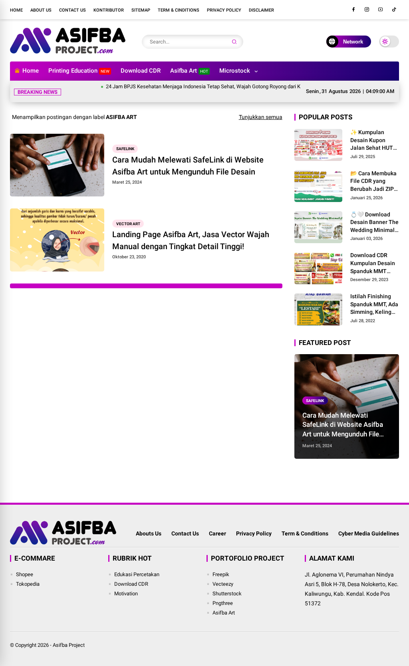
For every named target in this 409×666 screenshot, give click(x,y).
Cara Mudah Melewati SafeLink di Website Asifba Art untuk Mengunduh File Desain (188, 165)
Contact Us (72, 10)
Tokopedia (28, 584)
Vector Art (128, 223)
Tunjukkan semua (260, 117)
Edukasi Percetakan (136, 574)
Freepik (220, 574)
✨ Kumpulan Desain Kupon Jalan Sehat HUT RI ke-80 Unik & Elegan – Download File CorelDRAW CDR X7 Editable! (374, 140)
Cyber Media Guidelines (368, 533)
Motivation (126, 594)
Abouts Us (148, 533)
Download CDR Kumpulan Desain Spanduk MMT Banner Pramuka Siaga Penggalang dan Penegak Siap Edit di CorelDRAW (373, 263)
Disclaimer (261, 10)
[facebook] (353, 9)
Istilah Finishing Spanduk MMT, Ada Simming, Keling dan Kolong (374, 304)
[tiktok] (394, 9)
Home (16, 10)
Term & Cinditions (178, 10)
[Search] (234, 42)
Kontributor (108, 10)
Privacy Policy (224, 10)
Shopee (24, 574)
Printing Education (78, 70)
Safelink (125, 149)
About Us (41, 10)
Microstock (234, 70)
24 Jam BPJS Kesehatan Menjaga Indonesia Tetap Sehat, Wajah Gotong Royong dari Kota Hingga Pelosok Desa (219, 86)
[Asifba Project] (67, 51)
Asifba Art (189, 70)
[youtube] (380, 9)
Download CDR (141, 70)
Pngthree (222, 603)
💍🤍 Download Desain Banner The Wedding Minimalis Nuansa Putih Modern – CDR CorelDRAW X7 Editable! (374, 222)
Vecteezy (222, 584)
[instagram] (367, 9)
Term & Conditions (305, 533)
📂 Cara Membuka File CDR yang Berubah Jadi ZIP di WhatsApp (373, 181)
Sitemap (140, 10)
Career (217, 533)
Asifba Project (69, 645)
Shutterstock (227, 594)
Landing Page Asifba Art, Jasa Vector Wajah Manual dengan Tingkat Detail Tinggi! (190, 240)
